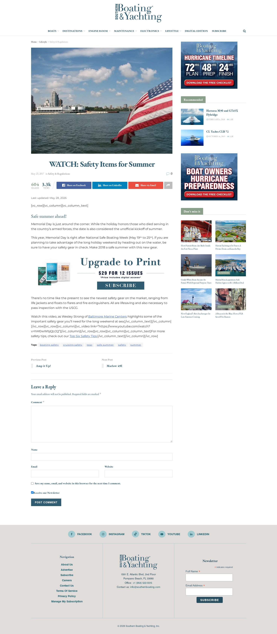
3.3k (231, 119)
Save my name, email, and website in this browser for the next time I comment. (78, 483)
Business (189, 272)
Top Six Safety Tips (83, 336)
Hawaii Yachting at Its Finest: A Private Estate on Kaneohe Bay (228, 247)
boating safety (49, 344)
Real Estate (225, 238)
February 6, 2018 (216, 119)
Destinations (72, 31)
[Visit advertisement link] (101, 273)
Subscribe (219, 31)
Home (34, 41)
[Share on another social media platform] (168, 185)
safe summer (105, 344)
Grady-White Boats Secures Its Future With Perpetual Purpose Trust (196, 281)
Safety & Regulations (59, 41)
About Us (67, 564)
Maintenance (124, 31)
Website (109, 466)
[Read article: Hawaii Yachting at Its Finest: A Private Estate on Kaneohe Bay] (230, 231)
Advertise (67, 569)
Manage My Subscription (67, 601)
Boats (52, 31)
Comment (37, 402)
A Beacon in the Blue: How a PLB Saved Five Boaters (229, 315)
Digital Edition (196, 31)
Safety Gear (226, 306)
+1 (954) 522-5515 (142, 582)
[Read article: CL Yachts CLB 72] (192, 138)
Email (34, 466)
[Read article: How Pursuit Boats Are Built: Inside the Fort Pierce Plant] (196, 231)
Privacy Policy (67, 596)
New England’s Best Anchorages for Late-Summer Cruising (195, 315)
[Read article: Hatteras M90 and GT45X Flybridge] (192, 117)
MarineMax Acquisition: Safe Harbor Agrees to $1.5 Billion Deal (229, 281)
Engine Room (98, 31)
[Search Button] (244, 31)
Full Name (193, 571)
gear (90, 344)
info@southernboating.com (145, 586)
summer (135, 344)
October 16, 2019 (216, 136)
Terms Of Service (66, 590)
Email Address (195, 585)
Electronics (149, 31)
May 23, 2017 (37, 173)
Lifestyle (172, 31)
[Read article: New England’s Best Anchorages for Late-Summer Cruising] (196, 299)
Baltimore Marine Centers (107, 316)
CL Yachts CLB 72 (217, 132)
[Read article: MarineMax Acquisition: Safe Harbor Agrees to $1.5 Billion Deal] (230, 265)
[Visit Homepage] (138, 13)
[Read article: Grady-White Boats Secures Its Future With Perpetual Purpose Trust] (196, 265)
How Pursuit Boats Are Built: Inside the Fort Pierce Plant (195, 247)
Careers (67, 580)
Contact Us (67, 585)
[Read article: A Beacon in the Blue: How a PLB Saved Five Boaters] (230, 299)
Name (34, 449)
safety (122, 344)
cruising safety (72, 344)
